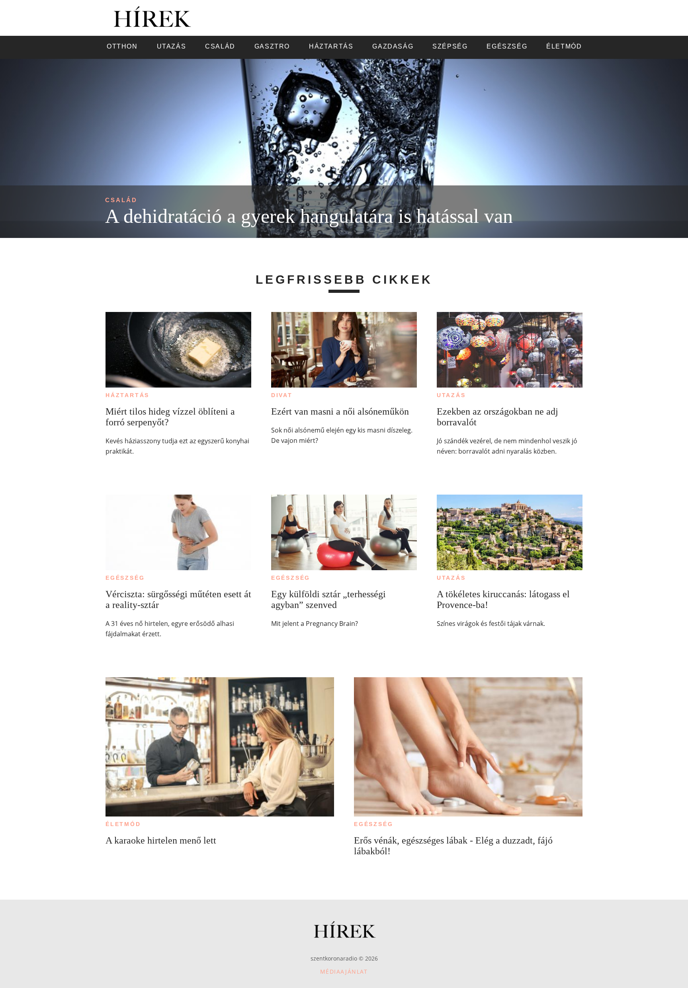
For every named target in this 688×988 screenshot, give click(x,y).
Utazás (451, 395)
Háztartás (127, 395)
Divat (282, 395)
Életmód (123, 824)
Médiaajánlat (344, 971)
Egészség (125, 578)
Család (121, 200)
